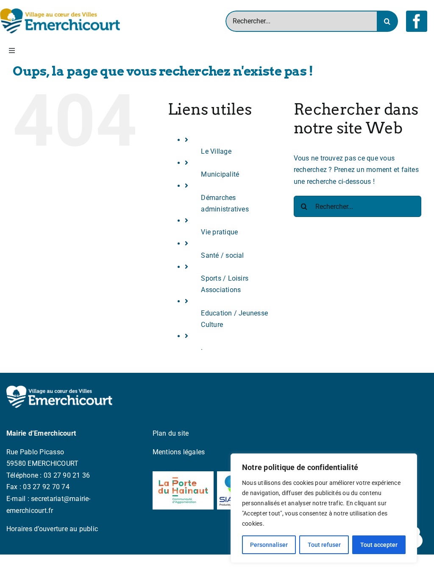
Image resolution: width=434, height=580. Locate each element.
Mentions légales (179, 452)
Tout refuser (324, 544)
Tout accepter (379, 544)
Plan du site (171, 433)
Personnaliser (269, 544)
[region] (324, 508)
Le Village (216, 151)
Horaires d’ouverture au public (52, 529)
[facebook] (416, 21)
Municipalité (220, 174)
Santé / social (222, 255)
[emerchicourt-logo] (60, 12)
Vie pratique (219, 232)
